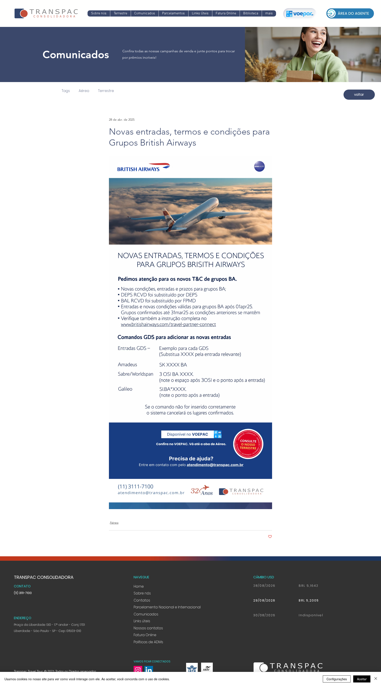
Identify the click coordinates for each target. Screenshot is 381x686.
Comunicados (146, 614)
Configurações (337, 679)
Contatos (142, 600)
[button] (145, 13)
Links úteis (142, 621)
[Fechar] (375, 678)
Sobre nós (142, 593)
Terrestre (106, 91)
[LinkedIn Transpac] (148, 670)
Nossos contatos (148, 628)
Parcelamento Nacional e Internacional (167, 607)
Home (139, 586)
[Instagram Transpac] (138, 670)
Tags (66, 91)
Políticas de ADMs (148, 642)
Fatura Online (145, 634)
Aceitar (362, 679)
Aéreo (84, 91)
